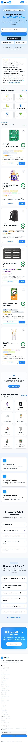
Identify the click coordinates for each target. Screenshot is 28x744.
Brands (2, 676)
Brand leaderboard (5, 674)
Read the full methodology (13, 617)
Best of (2, 672)
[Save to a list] (23, 131)
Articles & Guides (5, 700)
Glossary (3, 698)
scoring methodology (14, 82)
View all (23, 90)
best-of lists (13, 78)
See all (24, 125)
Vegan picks (4, 684)
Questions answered (6, 696)
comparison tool (19, 80)
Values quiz (3, 694)
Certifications (4, 712)
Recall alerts (4, 720)
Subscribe (14, 735)
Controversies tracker (6, 718)
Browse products (5, 668)
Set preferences (15, 386)
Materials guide (4, 714)
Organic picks (4, 688)
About (2, 708)
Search (14, 34)
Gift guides (3, 680)
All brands (23, 395)
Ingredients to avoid (5, 716)
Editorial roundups (5, 690)
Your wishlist (4, 692)
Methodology (4, 710)
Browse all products (13, 38)
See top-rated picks (7, 42)
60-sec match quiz (20, 42)
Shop (22, 2)
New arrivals (4, 670)
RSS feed (3, 702)
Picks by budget (4, 678)
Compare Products (13, 644)
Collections (3, 682)
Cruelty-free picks (5, 686)
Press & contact (4, 722)
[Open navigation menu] (26, 2)
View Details (10, 163)
